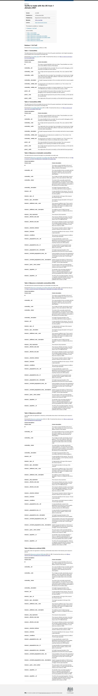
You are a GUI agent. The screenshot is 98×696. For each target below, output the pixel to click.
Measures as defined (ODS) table (38, 554)
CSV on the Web (38, 20)
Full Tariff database (35, 47)
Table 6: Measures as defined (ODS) (35, 40)
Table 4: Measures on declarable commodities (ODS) (38, 37)
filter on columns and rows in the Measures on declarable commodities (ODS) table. (44, 289)
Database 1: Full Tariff (32, 28)
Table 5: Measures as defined (33, 39)
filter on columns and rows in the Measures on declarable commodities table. (48, 158)
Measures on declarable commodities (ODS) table (42, 287)
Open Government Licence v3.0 (45, 692)
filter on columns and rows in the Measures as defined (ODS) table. (47, 554)
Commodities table (35, 56)
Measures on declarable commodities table (40, 157)
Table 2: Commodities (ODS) (33, 34)
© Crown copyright (70, 692)
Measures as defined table (37, 419)
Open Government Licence (41, 22)
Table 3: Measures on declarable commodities (37, 36)
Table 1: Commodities (32, 33)
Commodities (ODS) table (36, 107)
